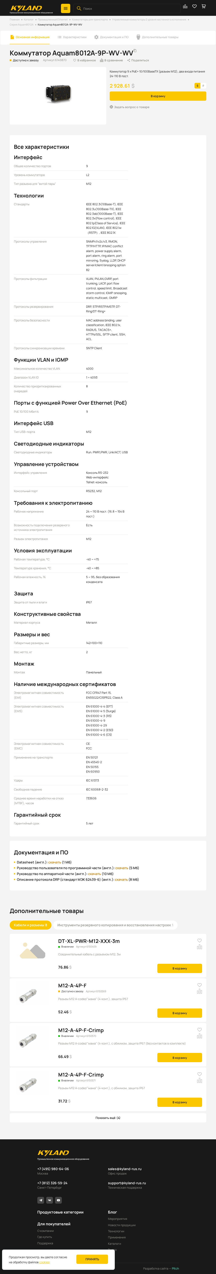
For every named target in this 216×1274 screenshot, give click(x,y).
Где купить (44, 1237)
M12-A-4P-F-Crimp (81, 1030)
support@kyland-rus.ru (127, 1183)
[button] (65, 8)
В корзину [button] (158, 96)
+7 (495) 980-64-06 (53, 1169)
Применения (117, 1237)
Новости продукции (122, 1225)
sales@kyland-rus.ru (125, 1169)
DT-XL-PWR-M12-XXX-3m (89, 940)
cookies (44, 1262)
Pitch (175, 1268)
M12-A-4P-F (72, 985)
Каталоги (114, 1244)
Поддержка (45, 1243)
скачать (54, 862)
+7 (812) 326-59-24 (52, 1183)
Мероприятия (117, 1219)
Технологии (116, 1231)
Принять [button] (92, 1259)
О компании (45, 1231)
